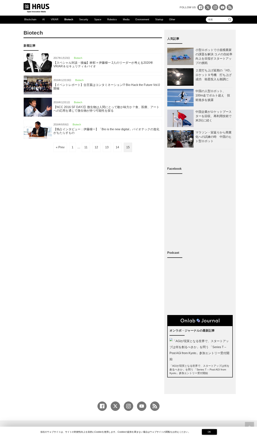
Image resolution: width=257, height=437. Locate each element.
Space (97, 19)
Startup (159, 19)
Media (126, 19)
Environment (142, 19)
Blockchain (30, 19)
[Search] (229, 19)
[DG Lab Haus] (36, 7)
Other (172, 19)
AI (43, 19)
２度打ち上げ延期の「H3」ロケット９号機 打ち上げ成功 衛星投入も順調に (214, 75)
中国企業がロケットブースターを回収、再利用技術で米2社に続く (213, 116)
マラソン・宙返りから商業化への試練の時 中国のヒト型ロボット (213, 137)
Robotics (112, 19)
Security (83, 19)
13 (107, 147)
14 (117, 147)
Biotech (68, 19)
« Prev (60, 147)
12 (96, 147)
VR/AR (54, 19)
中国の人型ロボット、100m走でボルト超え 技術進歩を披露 (212, 95)
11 (85, 147)
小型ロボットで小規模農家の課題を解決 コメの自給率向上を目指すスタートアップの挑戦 (213, 56)
